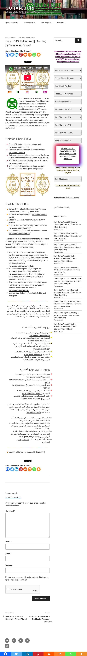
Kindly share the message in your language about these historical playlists (68, 170)
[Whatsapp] (34, 55)
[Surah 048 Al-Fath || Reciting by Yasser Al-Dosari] (45, 92)
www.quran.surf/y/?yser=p (19, 233)
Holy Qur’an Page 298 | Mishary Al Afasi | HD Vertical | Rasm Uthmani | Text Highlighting (67, 269)
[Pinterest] (21, 55)
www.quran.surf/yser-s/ (18, 163)
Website (8, 565)
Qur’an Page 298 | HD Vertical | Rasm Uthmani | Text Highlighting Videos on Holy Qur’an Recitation (67, 281)
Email (8, 553)
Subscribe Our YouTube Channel (66, 197)
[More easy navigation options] (27, 92)
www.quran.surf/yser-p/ (32, 168)
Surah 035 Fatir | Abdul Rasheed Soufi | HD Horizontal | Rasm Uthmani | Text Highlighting (67, 292)
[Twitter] (12, 55)
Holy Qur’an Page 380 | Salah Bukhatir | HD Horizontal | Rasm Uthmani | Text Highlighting (65, 326)
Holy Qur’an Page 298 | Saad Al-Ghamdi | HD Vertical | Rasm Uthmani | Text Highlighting (67, 224)
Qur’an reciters (29, 23)
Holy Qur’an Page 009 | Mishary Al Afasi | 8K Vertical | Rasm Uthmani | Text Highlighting (67, 315)
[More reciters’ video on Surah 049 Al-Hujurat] (18, 92)
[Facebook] (8, 55)
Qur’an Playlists (11, 23)
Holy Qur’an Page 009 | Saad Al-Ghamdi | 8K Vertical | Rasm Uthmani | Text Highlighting (67, 247)
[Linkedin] (16, 55)
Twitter (39, 293)
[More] (39, 55)
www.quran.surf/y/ (27, 247)
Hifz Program (46, 23)
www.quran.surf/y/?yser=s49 (26, 211)
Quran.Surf (20, 8)
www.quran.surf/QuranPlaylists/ (21, 266)
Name (8, 541)
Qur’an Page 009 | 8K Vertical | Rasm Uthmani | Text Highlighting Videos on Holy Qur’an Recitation (67, 303)
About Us (60, 23)
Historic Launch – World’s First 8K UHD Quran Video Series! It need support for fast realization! (67, 153)
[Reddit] (25, 55)
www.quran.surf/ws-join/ (18, 274)
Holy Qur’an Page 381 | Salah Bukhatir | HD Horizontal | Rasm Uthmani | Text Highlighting (65, 258)
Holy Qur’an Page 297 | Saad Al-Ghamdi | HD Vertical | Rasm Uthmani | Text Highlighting (67, 235)
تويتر (19, 439)
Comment (10, 511)
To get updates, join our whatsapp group (68, 186)
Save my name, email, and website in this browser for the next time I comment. (27, 578)
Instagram (13, 295)
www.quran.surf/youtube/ (19, 290)
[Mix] (30, 55)
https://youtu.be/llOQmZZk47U (33, 452)
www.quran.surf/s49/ (17, 152)
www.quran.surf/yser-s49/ (19, 147)
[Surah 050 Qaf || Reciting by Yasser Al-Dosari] (9, 92)
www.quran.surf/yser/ (40, 157)
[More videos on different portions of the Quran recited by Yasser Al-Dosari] (36, 92)
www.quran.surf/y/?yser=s (19, 228)
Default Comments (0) (13, 497)
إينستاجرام (46, 442)
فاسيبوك (25, 439)
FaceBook (32, 293)
